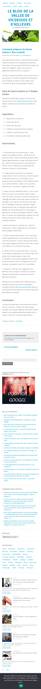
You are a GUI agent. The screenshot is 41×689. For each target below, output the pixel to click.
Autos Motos (7, 6)
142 (7, 670)
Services (25, 565)
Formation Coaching (8, 557)
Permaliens (19, 321)
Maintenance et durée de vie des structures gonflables (21, 492)
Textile (14, 568)
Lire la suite (6, 593)
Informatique (6, 559)
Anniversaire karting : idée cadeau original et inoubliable (21, 448)
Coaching (30, 551)
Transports (29, 568)
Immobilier (20, 557)
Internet (15, 559)
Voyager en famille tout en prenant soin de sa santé (20, 506)
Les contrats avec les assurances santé (25, 653)
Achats (4, 549)
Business (22, 551)
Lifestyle (30, 559)
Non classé (33, 562)
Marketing (18, 562)
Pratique (19, 3)
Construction (6, 554)
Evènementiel (16, 554)
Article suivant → (32, 350)
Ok (21, 686)
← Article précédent (10, 347)
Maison (5, 3)
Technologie (6, 568)
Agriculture (12, 549)
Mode (25, 562)
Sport (31, 565)
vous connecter (17, 338)
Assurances (21, 549)
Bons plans (27, 3)
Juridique (23, 559)
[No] (38, 681)
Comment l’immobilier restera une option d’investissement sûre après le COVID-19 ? (20, 516)
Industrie (29, 557)
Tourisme (12, 3)
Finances (25, 554)
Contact (26, 6)
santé (18, 565)
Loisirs (15, 6)
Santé (20, 6)
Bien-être (5, 551)
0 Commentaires (26, 55)
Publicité (12, 565)
